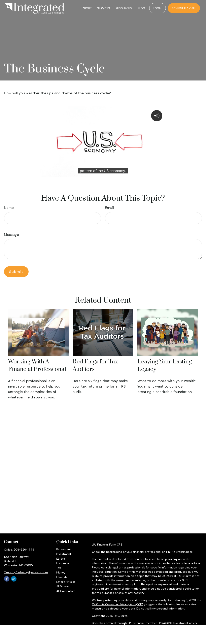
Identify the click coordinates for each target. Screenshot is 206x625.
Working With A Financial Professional (37, 365)
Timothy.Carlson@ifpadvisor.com (26, 572)
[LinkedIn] (13, 579)
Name (9, 207)
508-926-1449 (23, 549)
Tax (58, 568)
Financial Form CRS (109, 544)
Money (60, 572)
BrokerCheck (184, 552)
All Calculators (65, 591)
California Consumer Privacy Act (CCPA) (118, 604)
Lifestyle (61, 577)
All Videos (62, 586)
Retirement (63, 549)
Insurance (62, 563)
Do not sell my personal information (160, 608)
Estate (60, 558)
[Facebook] (6, 579)
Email (109, 207)
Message (11, 234)
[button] (87, 8)
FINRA (161, 623)
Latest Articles (65, 582)
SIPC (169, 623)
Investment (63, 554)
